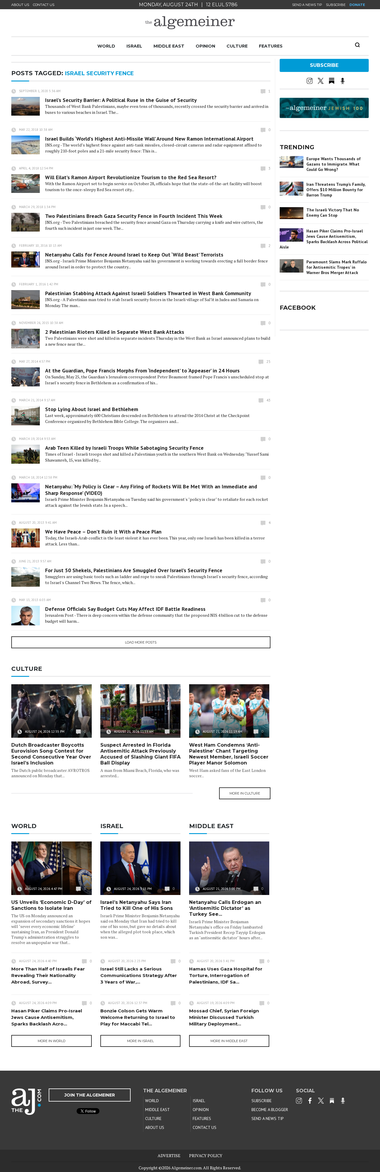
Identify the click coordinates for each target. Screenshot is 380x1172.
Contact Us (43, 5)
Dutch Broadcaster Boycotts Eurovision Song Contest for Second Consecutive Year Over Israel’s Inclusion (51, 754)
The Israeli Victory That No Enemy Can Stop (332, 212)
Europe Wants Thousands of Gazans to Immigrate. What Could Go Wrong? (333, 164)
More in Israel (140, 1041)
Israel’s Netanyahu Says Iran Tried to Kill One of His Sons (136, 905)
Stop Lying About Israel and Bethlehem (91, 409)
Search (357, 45)
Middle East (168, 46)
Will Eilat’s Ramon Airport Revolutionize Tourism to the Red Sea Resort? (130, 177)
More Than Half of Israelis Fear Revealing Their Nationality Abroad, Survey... (48, 975)
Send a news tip (307, 5)
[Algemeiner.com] (190, 22)
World (106, 46)
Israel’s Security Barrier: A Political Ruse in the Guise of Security (121, 100)
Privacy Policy (205, 1155)
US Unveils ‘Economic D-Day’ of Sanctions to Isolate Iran (51, 905)
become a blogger (269, 1109)
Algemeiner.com (186, 1168)
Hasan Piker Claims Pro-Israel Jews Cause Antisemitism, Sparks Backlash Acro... (46, 1017)
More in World (51, 1041)
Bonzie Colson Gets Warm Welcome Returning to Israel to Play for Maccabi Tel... (137, 1017)
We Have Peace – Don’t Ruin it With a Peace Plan (103, 531)
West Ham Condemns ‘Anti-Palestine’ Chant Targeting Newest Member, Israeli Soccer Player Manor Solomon (228, 754)
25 (268, 361)
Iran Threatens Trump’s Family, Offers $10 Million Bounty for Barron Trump (335, 190)
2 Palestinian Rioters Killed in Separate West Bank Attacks (114, 331)
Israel (134, 46)
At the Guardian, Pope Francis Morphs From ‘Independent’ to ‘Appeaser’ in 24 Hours (142, 370)
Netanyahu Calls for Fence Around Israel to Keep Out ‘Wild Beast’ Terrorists (134, 254)
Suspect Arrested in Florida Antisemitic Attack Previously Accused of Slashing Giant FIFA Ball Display (140, 754)
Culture (237, 46)
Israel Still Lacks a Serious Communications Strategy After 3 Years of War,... (138, 975)
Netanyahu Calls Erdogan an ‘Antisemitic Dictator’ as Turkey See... (225, 908)
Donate (357, 5)
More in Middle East (229, 1041)
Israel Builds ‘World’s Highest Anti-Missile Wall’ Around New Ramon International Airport (149, 138)
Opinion (205, 46)
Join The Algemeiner (89, 1095)
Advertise (169, 1155)
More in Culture (244, 793)
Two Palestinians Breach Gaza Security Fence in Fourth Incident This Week (133, 216)
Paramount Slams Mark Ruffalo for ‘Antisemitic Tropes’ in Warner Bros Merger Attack (336, 267)
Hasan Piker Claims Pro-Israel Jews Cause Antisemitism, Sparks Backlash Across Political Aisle (324, 239)
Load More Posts (140, 642)
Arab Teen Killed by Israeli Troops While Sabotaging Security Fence (124, 447)
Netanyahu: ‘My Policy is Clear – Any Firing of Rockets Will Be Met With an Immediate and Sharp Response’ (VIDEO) (151, 489)
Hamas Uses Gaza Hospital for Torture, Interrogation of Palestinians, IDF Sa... (225, 975)
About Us (20, 5)
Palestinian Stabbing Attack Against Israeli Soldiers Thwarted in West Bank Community (148, 293)
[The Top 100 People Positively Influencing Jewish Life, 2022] (324, 115)
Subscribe (336, 5)
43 (268, 400)
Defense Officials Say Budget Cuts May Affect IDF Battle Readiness (125, 608)
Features (271, 46)
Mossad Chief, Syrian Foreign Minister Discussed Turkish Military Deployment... (224, 1017)
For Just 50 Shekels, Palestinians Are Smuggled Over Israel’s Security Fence (133, 570)
